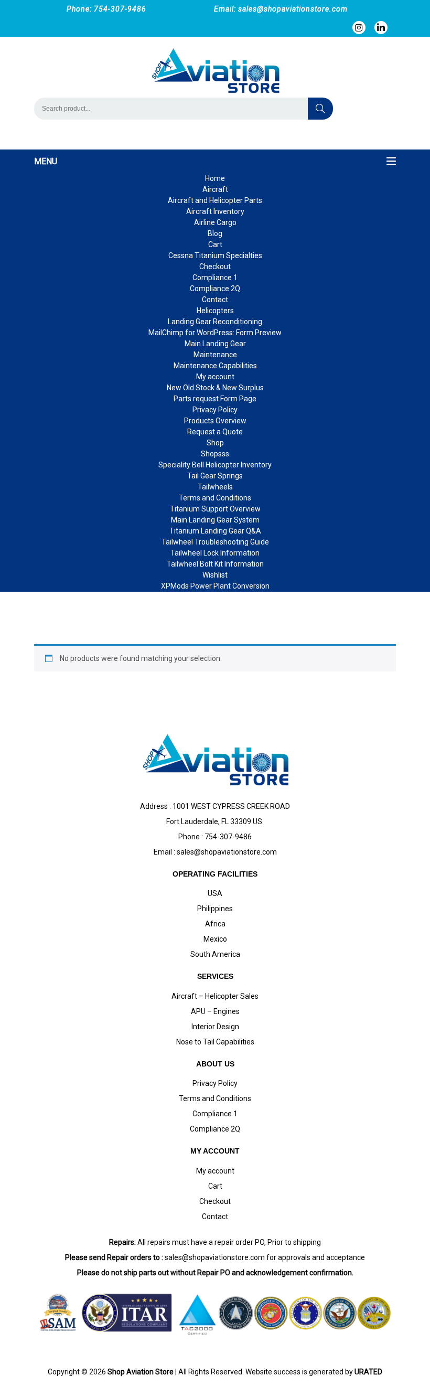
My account (215, 376)
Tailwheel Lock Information (215, 553)
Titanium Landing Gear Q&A (215, 531)
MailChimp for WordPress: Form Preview (215, 332)
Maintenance (215, 354)
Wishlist (215, 575)
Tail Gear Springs (215, 476)
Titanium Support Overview (215, 509)
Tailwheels (215, 487)
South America (215, 954)
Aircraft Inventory (215, 211)
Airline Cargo (215, 222)
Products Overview (215, 421)
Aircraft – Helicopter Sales (215, 996)
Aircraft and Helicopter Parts (215, 200)
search (320, 109)
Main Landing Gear (215, 343)
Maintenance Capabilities (215, 365)
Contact (215, 299)
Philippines (215, 908)
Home (215, 178)
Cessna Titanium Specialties (215, 255)
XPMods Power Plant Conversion (215, 586)
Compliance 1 (215, 277)
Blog (215, 233)
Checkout (215, 266)
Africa (215, 924)
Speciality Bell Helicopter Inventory (215, 465)
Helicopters (215, 310)
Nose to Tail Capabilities (215, 1042)
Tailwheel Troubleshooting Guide (215, 542)
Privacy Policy (215, 409)
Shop (215, 443)
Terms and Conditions (215, 498)
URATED (368, 1372)
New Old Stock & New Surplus (215, 387)
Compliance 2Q (215, 288)
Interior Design (215, 1026)
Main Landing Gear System (215, 520)
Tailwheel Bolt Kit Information (215, 564)
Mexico (215, 939)
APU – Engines (215, 1011)
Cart (215, 244)
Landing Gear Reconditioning (215, 321)
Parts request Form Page (215, 398)
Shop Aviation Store (141, 1372)
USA (215, 893)
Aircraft (215, 189)
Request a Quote (215, 432)
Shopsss (215, 454)
